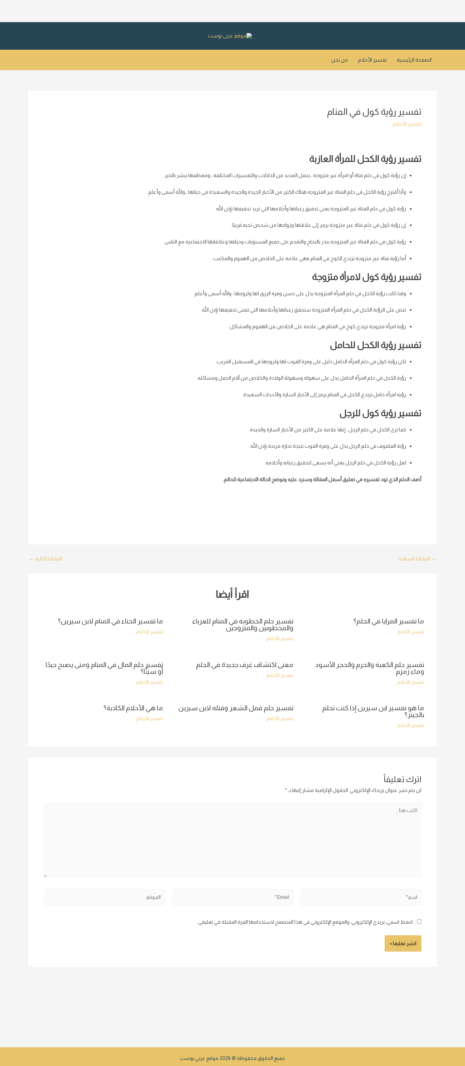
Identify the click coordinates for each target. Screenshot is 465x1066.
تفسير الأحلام (372, 60)
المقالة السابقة (417, 558)
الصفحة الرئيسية (414, 60)
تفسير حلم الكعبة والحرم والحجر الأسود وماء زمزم (369, 668)
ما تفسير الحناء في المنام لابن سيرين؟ (110, 621)
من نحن (339, 60)
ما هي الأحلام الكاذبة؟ (133, 708)
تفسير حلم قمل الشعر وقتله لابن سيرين (235, 708)
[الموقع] (104, 898)
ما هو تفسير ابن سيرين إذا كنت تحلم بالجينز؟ (373, 711)
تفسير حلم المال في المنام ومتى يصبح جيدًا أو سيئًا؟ (104, 668)
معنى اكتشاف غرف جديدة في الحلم (244, 664)
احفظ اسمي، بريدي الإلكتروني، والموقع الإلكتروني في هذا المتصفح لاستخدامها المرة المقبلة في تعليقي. (305, 922)
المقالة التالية (45, 558)
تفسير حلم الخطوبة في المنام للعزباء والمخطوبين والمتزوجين (242, 624)
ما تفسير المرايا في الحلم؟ (388, 621)
